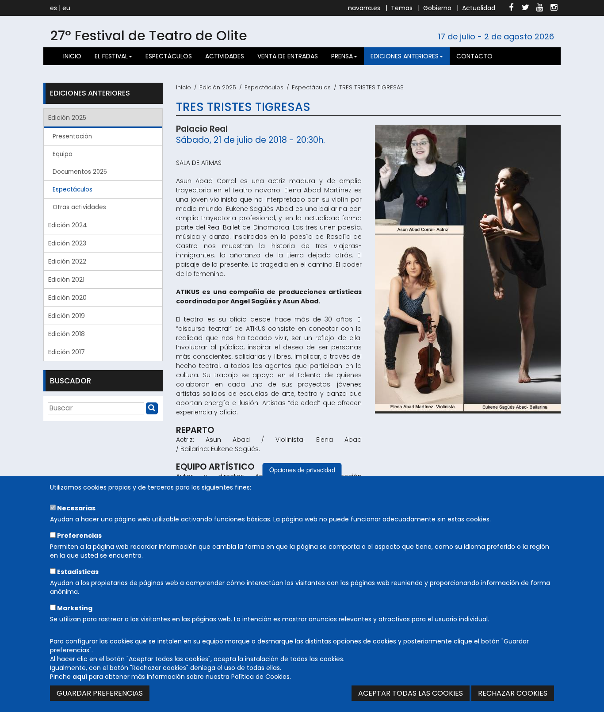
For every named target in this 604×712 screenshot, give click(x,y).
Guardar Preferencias (100, 693)
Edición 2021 (66, 279)
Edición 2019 (66, 315)
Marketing (74, 608)
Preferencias (79, 535)
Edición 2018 (66, 333)
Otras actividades (79, 207)
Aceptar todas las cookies (410, 693)
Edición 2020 (67, 297)
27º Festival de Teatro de (148, 35)
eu (66, 8)
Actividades (224, 56)
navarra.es (364, 8)
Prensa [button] (342, 56)
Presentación (72, 136)
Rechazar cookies (512, 693)
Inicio (72, 56)
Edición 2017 (66, 352)
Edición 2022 (67, 261)
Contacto (474, 56)
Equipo (63, 154)
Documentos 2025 (80, 172)
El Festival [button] (111, 56)
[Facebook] (511, 8)
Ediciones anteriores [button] (405, 56)
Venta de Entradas (287, 56)
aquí (80, 676)
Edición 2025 (217, 87)
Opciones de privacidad (302, 469)
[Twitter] (525, 8)
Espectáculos (168, 56)
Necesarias (76, 508)
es (53, 8)
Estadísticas (77, 571)
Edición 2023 (67, 243)
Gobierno (437, 8)
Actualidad (478, 8)
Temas (402, 8)
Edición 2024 (67, 225)
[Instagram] (553, 8)
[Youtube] (539, 8)
